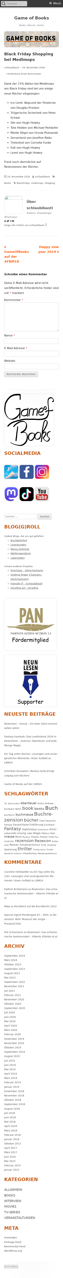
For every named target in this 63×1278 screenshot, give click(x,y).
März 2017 (10, 1152)
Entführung (36, 824)
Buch (51, 808)
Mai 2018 (10, 1121)
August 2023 (12, 973)
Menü (57, 3)
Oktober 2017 (12, 1143)
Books (7, 183)
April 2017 (10, 1148)
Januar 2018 (11, 1139)
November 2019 (14, 1043)
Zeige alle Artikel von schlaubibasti (24, 225)
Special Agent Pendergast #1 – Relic (26, 914)
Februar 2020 (12, 1034)
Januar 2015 (11, 1169)
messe (9, 836)
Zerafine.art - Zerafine (24, 588)
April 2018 (10, 1126)
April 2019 (10, 1073)
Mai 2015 (10, 1161)
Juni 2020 (10, 1017)
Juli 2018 (9, 1113)
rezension (24, 841)
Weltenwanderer (20, 553)
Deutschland (21, 824)
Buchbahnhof (18, 540)
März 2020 (10, 1030)
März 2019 (10, 1078)
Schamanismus (30, 844)
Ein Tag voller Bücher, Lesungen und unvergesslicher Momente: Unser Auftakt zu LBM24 (31, 758)
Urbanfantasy (30, 853)
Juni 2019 (10, 1065)
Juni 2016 (10, 1156)
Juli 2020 (9, 1012)
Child (42, 820)
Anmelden (10, 1237)
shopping (50, 183)
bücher (31, 820)
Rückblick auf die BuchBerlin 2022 (35, 906)
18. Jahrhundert (12, 803)
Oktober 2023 (12, 964)
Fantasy (12, 828)
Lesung (21, 833)
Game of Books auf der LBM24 (23, 784)
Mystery (26, 837)
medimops (37, 183)
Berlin (18, 809)
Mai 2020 (10, 1021)
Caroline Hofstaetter (16, 871)
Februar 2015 (12, 1165)
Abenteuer (28, 803)
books (39, 809)
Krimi (53, 829)
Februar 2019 (12, 1082)
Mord (18, 836)
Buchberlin (9, 815)
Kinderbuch (43, 829)
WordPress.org (13, 1250)
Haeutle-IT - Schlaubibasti (26, 583)
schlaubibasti (11, 67)
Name (9, 335)
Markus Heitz (48, 833)
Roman (14, 844)
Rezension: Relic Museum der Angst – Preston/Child (30, 919)
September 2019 (14, 1051)
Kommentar (13, 300)
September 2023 (14, 969)
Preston (35, 837)
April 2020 (10, 1025)
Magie (37, 833)
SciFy (43, 845)
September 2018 (14, 1104)
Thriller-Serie (39, 850)
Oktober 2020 (12, 1003)
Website (9, 360)
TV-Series (12, 1212)
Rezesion (43, 841)
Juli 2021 (9, 990)
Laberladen (17, 558)
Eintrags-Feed (12, 1242)
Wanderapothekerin (47, 853)
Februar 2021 (12, 995)
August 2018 (12, 1108)
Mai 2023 (10, 977)
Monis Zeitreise (19, 549)
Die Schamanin (13, 932)
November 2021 (14, 986)
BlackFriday (23, 183)
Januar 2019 (11, 1086)
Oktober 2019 (12, 1047)
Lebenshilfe (10, 833)
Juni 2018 (10, 1117)
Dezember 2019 (14, 1038)
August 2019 (12, 1056)
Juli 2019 (9, 1060)
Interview (12, 1201)
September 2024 (14, 955)
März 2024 (10, 960)
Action (40, 803)
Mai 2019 (10, 1069)
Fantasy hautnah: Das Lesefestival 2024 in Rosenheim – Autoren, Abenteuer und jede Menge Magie (30, 741)
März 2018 (10, 1130)
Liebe (29, 833)
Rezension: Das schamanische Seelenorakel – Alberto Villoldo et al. (31, 893)
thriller (25, 848)
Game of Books (31, 18)
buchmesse (24, 814)
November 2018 (14, 1095)
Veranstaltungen (19, 1218)
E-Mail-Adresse (15, 348)
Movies (10, 1206)
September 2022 (14, 982)
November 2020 (14, 999)
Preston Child (47, 837)
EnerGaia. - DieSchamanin (26, 570)
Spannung (10, 849)
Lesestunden (18, 544)
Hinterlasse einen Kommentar (24, 73)
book (27, 808)
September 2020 (14, 1008)
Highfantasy (29, 829)
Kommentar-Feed (14, 1246)
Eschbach (49, 824)
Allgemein (13, 1189)
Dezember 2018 (14, 1091)
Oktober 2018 (12, 1100)
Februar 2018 (12, 1135)
